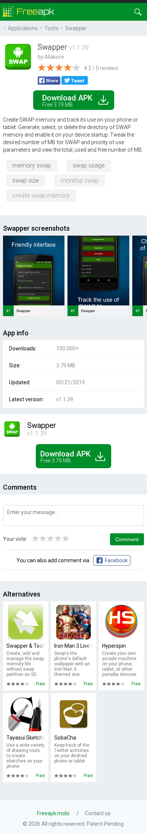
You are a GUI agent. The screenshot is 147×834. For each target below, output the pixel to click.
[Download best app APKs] (28, 11)
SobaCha (65, 738)
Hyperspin (114, 646)
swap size (25, 180)
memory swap (31, 165)
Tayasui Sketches (25, 738)
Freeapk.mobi (53, 813)
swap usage (89, 165)
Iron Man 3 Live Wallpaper (73, 646)
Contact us (97, 813)
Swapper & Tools (25, 646)
